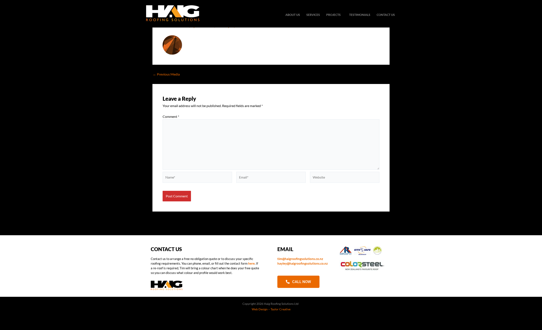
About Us (292, 14)
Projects (333, 14)
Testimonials (359, 14)
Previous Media (166, 74)
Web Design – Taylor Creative (271, 309)
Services (313, 14)
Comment (171, 116)
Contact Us (386, 14)
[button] (334, 14)
